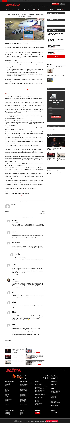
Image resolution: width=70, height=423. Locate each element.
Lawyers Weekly (7, 394)
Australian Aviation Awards (23, 386)
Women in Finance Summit (54, 383)
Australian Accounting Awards (24, 384)
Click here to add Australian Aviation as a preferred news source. (17, 195)
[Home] (13, 370)
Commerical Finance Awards (39, 383)
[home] (12, 5)
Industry (39, 9)
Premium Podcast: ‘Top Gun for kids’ (37, 350)
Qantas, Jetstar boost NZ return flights (11, 212)
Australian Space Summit (23, 398)
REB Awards (36, 400)
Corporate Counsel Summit (38, 384)
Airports (18, 9)
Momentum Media (7, 413)
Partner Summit (37, 398)
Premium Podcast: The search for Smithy (37, 362)
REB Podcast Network (53, 396)
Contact (57, 0)
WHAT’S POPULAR (50, 134)
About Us (21, 412)
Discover (49, 26)
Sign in (62, 3)
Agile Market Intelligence (8, 415)
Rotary (46, 9)
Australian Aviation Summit (23, 388)
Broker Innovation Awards (23, 402)
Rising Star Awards (37, 401)
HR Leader (6, 393)
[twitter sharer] (27, 201)
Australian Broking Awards (23, 389)
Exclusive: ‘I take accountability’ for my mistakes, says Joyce (20, 0)
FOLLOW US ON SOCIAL (51, 167)
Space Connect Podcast (54, 397)
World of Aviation (7, 404)
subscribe (49, 88)
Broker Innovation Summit (23, 404)
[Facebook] (51, 412)
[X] (52, 412)
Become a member (55, 3)
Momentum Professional (54, 406)
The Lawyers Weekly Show (54, 401)
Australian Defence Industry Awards (24, 393)
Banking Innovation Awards (23, 399)
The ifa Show (52, 400)
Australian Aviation (7, 386)
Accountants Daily (7, 383)
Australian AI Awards (23, 385)
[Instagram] (55, 412)
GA (12, 9)
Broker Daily (6, 388)
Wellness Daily (7, 402)
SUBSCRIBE (38, 412)
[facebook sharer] (26, 201)
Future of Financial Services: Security (40, 390)
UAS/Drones (59, 9)
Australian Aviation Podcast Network (55, 391)
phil (13, 292)
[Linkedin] (54, 412)
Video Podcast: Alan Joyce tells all (51, 159)
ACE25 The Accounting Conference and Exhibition (26, 383)
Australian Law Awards (23, 394)
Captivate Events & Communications (9, 414)
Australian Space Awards (23, 396)
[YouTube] (56, 412)
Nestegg (6, 395)
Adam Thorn (23, 16)
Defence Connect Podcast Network (55, 393)
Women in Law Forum (53, 385)
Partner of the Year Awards (38, 397)
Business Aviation (26, 9)
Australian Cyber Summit (23, 391)
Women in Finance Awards (54, 381)
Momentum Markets (7, 412)
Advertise (54, 0)
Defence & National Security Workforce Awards (41, 385)
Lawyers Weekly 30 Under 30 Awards (40, 394)
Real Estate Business (7, 398)
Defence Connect (7, 390)
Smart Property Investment (8, 399)
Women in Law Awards (53, 384)
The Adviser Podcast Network (54, 398)
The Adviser (6, 401)
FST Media (6, 391)
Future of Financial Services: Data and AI (40, 388)
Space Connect (7, 400)
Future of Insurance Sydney (38, 391)
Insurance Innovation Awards (39, 393)
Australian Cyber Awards (23, 390)
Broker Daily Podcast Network (54, 392)
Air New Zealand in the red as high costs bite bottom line (61, 159)
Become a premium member (52, 421)
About (52, 0)
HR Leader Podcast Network (54, 395)
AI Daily (6, 385)
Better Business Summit (23, 401)
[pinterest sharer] (29, 201)
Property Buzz (7, 396)
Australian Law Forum (23, 395)
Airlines (7, 9)
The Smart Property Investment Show (55, 402)
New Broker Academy (38, 395)
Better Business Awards (23, 400)
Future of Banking (37, 387)
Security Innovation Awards (38, 403)
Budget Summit (37, 381)
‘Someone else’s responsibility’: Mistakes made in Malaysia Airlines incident (35, 213)
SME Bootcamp (37, 404)
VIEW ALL (7, 93)
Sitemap (21, 415)
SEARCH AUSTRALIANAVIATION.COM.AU (54, 126)
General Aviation (48, 369)
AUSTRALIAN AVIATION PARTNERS (53, 13)
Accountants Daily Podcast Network (55, 390)
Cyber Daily (6, 389)
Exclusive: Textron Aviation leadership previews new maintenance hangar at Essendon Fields (38, 356)
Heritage (51, 9)
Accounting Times (7, 384)
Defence (33, 9)
